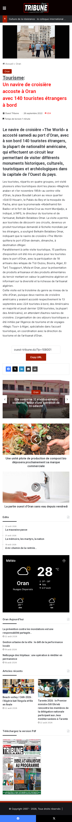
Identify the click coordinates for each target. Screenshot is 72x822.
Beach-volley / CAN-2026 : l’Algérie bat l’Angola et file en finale (18, 700)
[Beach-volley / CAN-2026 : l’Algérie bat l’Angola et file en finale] (18, 686)
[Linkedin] (21, 369)
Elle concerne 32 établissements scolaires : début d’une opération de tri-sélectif (36, 402)
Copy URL (36, 357)
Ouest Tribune (12, 113)
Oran (18, 63)
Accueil (9, 63)
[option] (36, 399)
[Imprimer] (35, 369)
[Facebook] (8, 369)
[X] (15, 369)
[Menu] (4, 9)
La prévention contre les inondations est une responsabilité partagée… (28, 631)
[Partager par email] (28, 369)
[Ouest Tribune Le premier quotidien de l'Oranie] (36, 7)
